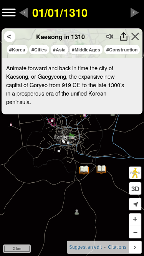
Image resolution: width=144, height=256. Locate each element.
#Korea (17, 49)
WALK (135, 173)
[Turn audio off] (110, 36)
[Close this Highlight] (135, 36)
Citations (117, 247)
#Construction (121, 49)
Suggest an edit (85, 247)
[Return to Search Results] (9, 36)
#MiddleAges (86, 49)
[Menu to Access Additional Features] (9, 12)
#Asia (59, 49)
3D (135, 189)
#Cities (39, 49)
